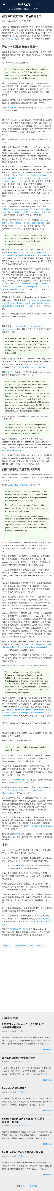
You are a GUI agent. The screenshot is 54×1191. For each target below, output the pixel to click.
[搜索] (50, 5)
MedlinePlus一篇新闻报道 (18, 485)
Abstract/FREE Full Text (11, 451)
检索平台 (18, 834)
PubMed (22, 139)
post (31, 946)
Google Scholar (20, 946)
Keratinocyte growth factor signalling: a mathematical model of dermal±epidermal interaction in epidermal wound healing (26, 178)
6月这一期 (19, 782)
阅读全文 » (47, 1050)
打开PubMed (11, 108)
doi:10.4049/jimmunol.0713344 (32, 367)
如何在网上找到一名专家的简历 (18, 1057)
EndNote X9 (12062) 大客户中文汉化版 (22, 1152)
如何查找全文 (44, 919)
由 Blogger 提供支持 (28, 1186)
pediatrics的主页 (22, 780)
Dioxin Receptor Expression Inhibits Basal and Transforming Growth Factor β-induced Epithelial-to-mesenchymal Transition (26, 303)
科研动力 (23, 4)
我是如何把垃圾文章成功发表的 (39, 826)
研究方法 (7, 946)
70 (28, 244)
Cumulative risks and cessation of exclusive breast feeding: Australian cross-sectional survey (26, 647)
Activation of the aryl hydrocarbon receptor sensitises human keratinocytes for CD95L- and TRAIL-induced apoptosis (25, 286)
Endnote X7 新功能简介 (14, 1088)
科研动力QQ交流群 (19, 929)
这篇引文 (9, 372)
